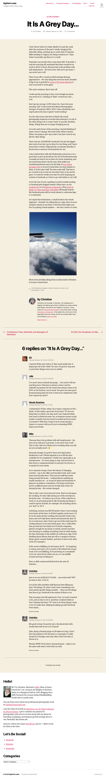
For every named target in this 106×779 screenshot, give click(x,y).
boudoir (50, 288)
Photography (76, 3)
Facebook (9, 740)
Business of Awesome (53, 187)
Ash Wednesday (36, 288)
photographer (35, 290)
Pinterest (9, 744)
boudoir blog (34, 187)
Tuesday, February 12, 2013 (53, 31)
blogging (44, 288)
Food (84, 3)
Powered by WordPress (29, 774)
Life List (91, 6)
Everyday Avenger (62, 3)
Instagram (10, 748)
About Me (49, 3)
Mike (37, 687)
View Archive (42, 320)
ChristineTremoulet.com (15, 705)
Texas (42, 290)
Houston (62, 288)
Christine (38, 31)
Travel (92, 3)
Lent (67, 288)
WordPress (30, 724)
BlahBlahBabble (53, 16)
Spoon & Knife (52, 316)
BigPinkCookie (9, 3)
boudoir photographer (52, 310)
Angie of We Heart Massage (61, 82)
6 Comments (71, 31)
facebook (56, 288)
